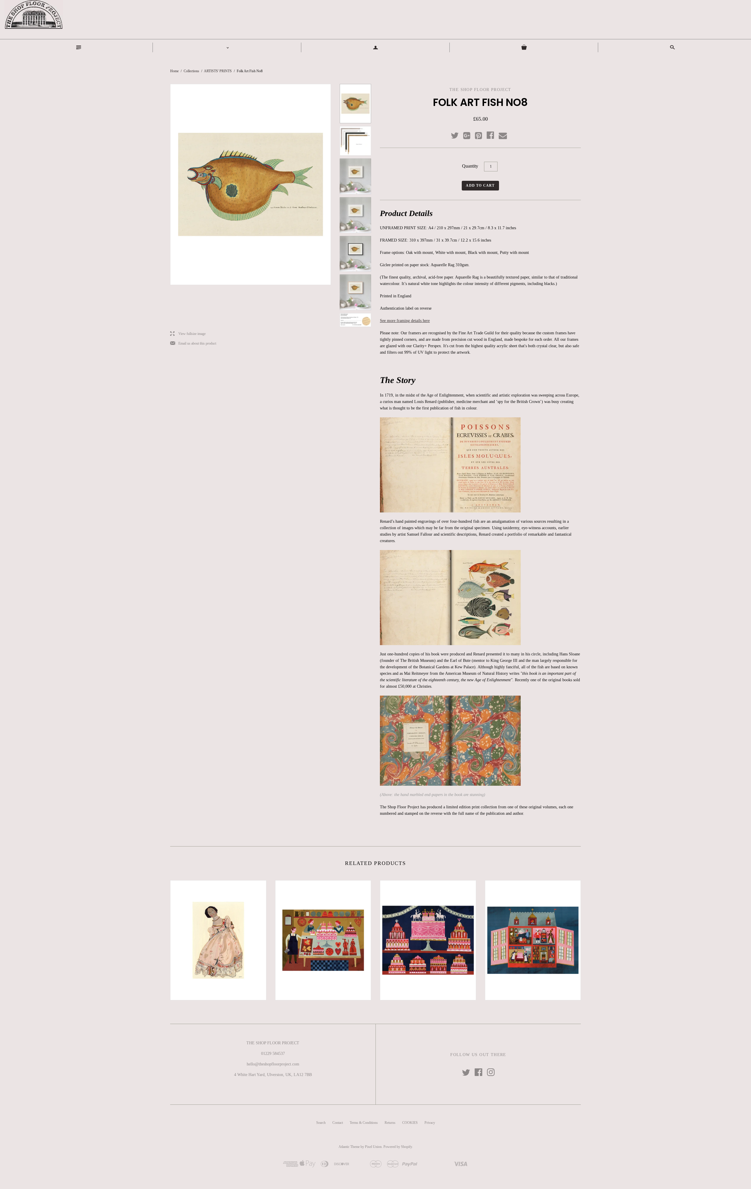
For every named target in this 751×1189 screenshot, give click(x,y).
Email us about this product (193, 343)
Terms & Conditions (364, 1123)
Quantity (470, 165)
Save (481, 134)
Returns (390, 1123)
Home (174, 71)
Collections (191, 71)
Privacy (429, 1123)
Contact (337, 1123)
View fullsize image (188, 333)
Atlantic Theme (349, 1147)
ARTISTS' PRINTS (218, 71)
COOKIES (410, 1123)
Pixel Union (373, 1147)
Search (321, 1123)
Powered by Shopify (397, 1147)
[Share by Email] (502, 135)
